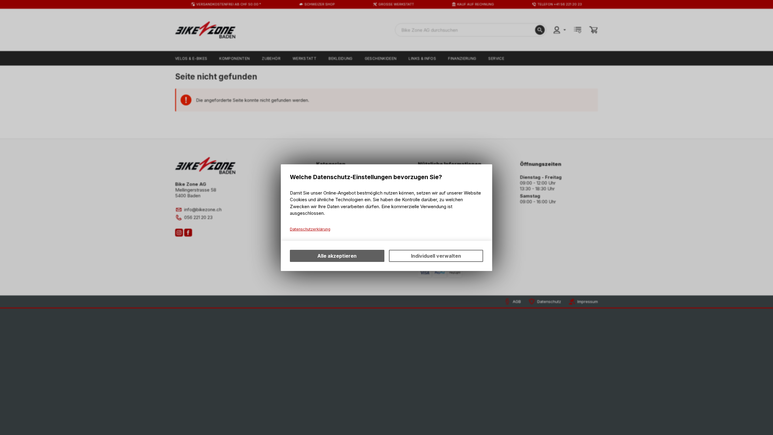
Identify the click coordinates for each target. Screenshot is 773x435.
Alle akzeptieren (337, 256)
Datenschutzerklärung (310, 229)
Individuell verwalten (436, 256)
